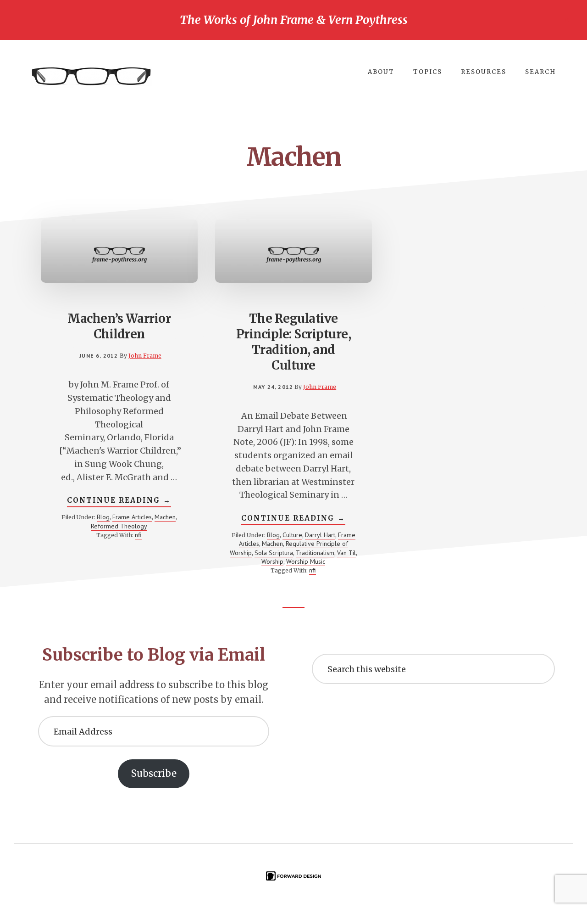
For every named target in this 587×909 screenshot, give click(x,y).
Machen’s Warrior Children (119, 326)
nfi (138, 535)
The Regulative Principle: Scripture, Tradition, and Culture (293, 341)
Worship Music (305, 561)
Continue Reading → (119, 501)
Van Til (346, 553)
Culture (292, 535)
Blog (103, 517)
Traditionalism (315, 553)
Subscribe (154, 773)
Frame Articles (132, 517)
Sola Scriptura (274, 553)
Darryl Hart (320, 535)
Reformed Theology (119, 526)
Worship (272, 561)
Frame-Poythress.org (92, 76)
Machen (165, 517)
